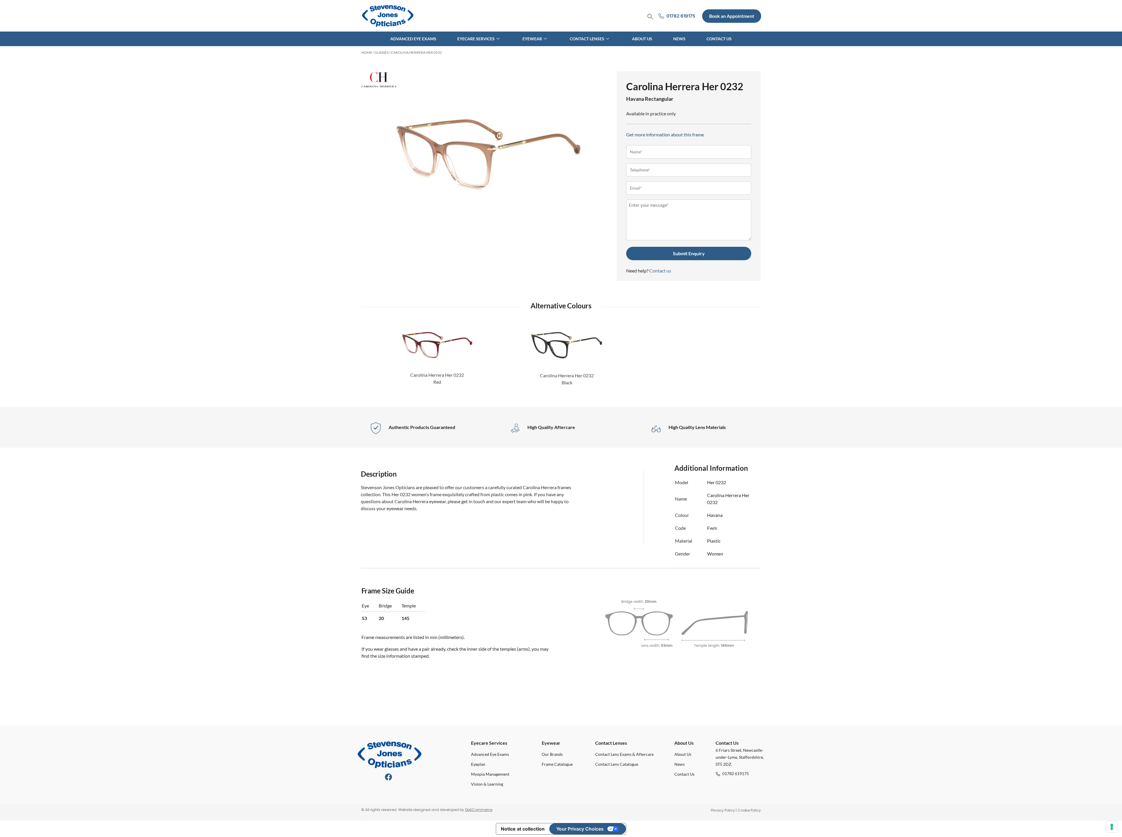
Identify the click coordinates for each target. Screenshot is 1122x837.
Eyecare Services (476, 38)
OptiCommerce (478, 809)
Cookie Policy (749, 810)
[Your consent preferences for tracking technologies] (1111, 826)
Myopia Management (490, 774)
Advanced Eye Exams (413, 38)
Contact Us (719, 38)
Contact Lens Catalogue (616, 764)
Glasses (382, 52)
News (679, 38)
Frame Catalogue (557, 764)
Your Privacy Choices (580, 829)
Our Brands (552, 754)
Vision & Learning (487, 784)
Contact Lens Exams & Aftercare (624, 754)
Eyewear (532, 38)
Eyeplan (478, 764)
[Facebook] (388, 777)
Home (366, 52)
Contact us (660, 270)
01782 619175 (735, 773)
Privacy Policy (723, 810)
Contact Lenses (587, 38)
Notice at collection (523, 829)
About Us (642, 38)
